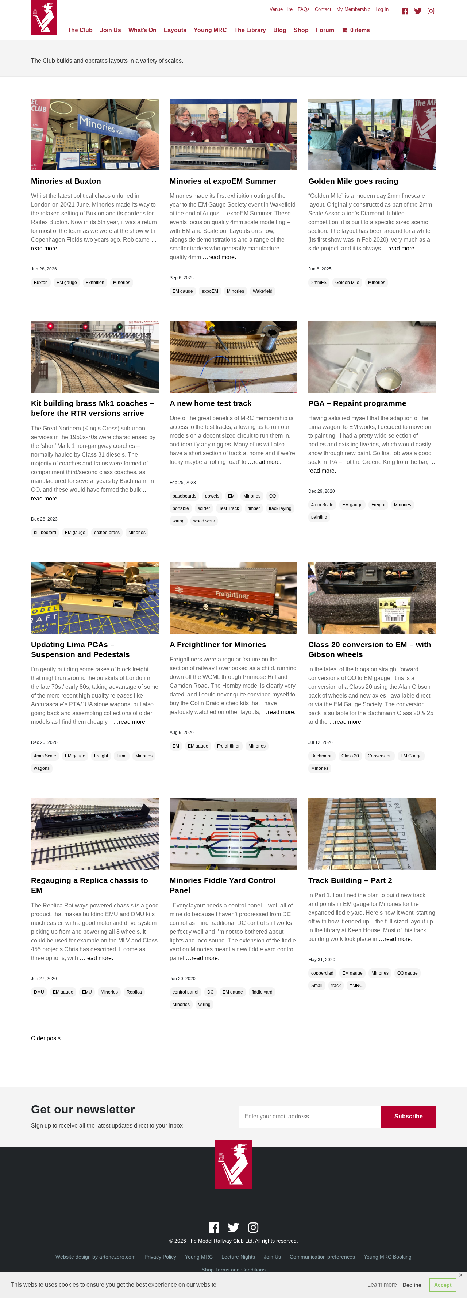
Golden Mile (347, 282)
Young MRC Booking (388, 1257)
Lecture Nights (238, 1257)
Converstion (380, 756)
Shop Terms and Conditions (234, 1269)
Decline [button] (412, 1285)
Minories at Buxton (66, 181)
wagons (42, 768)
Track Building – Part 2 (350, 880)
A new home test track (211, 403)
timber (254, 508)
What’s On (142, 30)
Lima (122, 756)
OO (272, 496)
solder (204, 508)
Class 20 (350, 756)
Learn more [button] (382, 1285)
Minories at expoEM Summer (223, 181)
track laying (280, 508)
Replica (134, 992)
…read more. (218, 257)
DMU (39, 992)
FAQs (304, 9)
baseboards (184, 496)
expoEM (210, 291)
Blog (279, 30)
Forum (325, 30)
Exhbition (95, 282)
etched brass (107, 532)
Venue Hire (281, 9)
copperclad (322, 973)
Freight (378, 504)
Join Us (110, 30)
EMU (87, 992)
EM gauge (67, 282)
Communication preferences (322, 1257)
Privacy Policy (160, 1257)
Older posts (46, 1038)
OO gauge (407, 973)
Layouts (175, 30)
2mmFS (319, 282)
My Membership (353, 9)
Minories (121, 282)
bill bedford (45, 532)
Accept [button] (443, 1285)
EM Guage (411, 756)
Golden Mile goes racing (353, 181)
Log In (382, 9)
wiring (179, 520)
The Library (250, 30)
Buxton (41, 282)
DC (210, 992)
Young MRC (210, 30)
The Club (80, 30)
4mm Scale (322, 504)
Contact (323, 9)
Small (317, 985)
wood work (204, 520)
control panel (185, 992)
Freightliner (228, 746)
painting (319, 517)
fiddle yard (262, 992)
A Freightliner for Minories (218, 644)
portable (181, 508)
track (336, 985)
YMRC (356, 985)
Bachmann (322, 756)
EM (231, 496)
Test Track (229, 508)
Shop (301, 30)
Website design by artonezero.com (95, 1257)
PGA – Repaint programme (357, 403)
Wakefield (263, 291)
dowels (212, 496)
